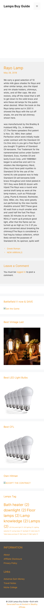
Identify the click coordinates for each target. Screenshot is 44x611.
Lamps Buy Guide (17, 6)
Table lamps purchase (11, 534)
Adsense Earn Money (14, 579)
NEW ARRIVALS (14, 252)
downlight (15, 510)
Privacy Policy (10, 563)
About (7, 554)
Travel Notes (10, 583)
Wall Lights (33, 534)
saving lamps (17, 531)
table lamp (35, 531)
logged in (21, 272)
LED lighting (28, 527)
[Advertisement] (22, 36)
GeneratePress (13, 604)
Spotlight (26, 531)
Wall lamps (24, 534)
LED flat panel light (16, 527)
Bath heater (16, 505)
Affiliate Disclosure (13, 559)
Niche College (10, 587)
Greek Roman (13, 248)
